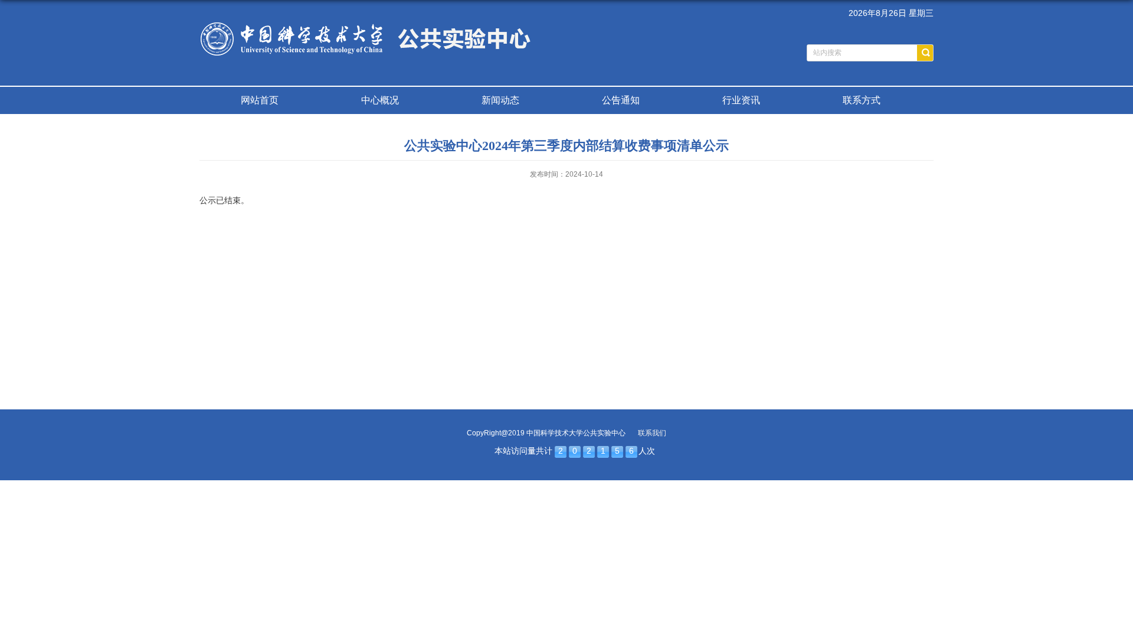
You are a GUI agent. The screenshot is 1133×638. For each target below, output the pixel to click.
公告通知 (621, 100)
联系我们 (652, 433)
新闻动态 (500, 100)
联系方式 (861, 100)
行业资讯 (741, 100)
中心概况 (380, 100)
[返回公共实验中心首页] (366, 22)
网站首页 (260, 100)
